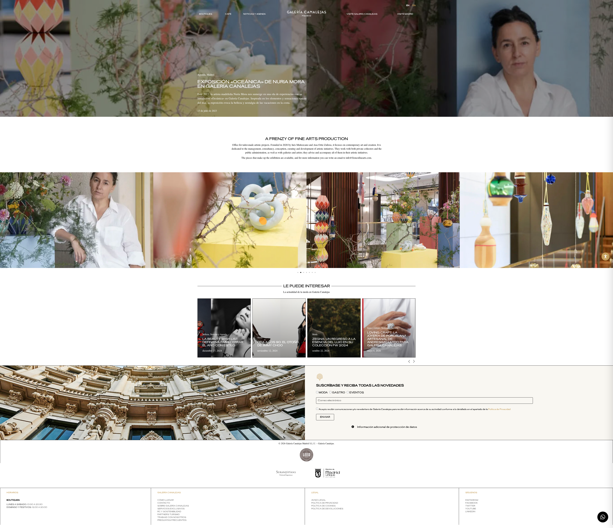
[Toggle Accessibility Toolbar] (605, 256)
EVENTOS (356, 392)
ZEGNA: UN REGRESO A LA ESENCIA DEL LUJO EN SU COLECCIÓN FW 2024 (334, 342)
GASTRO (338, 392)
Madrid (210, 74)
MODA (323, 392)
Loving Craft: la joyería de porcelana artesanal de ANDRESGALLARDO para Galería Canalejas (387, 339)
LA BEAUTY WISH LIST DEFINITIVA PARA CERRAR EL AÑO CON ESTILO (222, 342)
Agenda (201, 74)
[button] (297, 272)
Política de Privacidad (499, 409)
